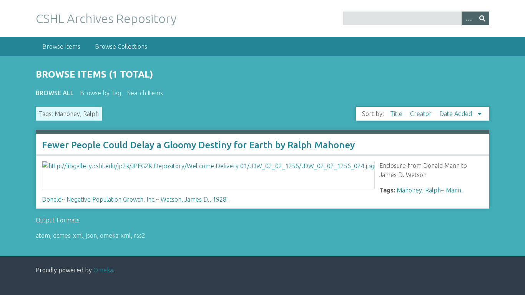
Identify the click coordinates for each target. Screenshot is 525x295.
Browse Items (61, 46)
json (91, 235)
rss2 (139, 235)
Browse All (55, 92)
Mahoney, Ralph (419, 190)
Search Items (145, 92)
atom (43, 235)
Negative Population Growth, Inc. (111, 199)
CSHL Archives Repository (106, 18)
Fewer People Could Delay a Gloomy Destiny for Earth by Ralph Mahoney (198, 145)
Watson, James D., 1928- (195, 199)
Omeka (103, 270)
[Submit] (482, 18)
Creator (421, 113)
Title (397, 113)
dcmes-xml (68, 235)
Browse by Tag (100, 92)
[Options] (468, 18)
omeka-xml (115, 235)
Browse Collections (121, 46)
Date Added (456, 113)
